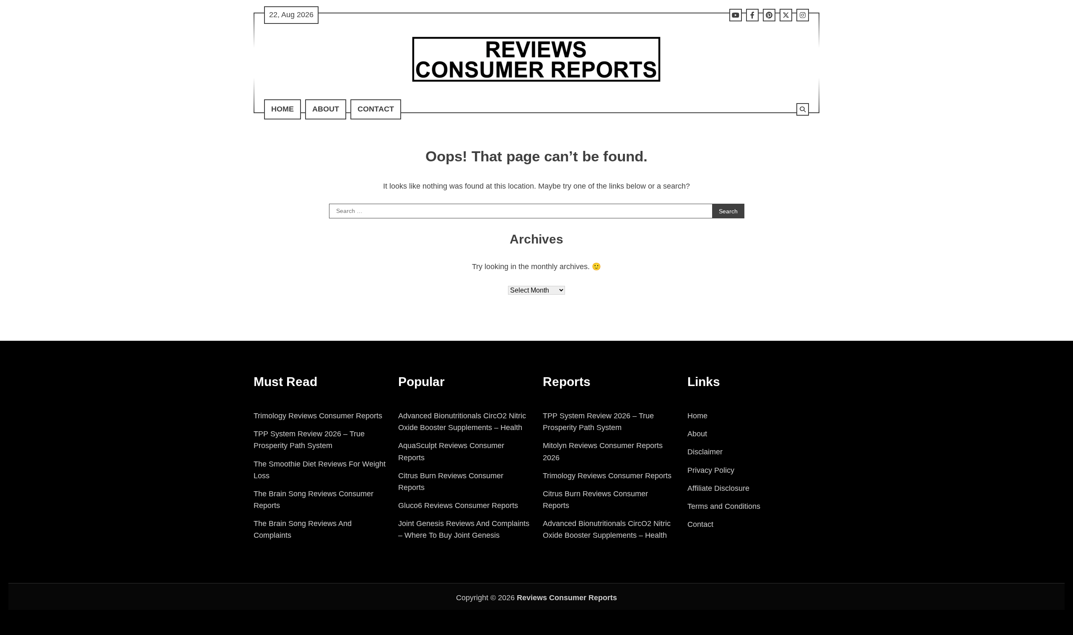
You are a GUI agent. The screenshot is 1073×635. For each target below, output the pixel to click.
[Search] (802, 109)
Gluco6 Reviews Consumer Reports (458, 505)
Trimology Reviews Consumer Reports (318, 416)
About (325, 109)
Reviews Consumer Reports (567, 598)
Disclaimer (705, 452)
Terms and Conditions (723, 506)
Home (282, 109)
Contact (376, 109)
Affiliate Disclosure (718, 488)
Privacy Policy (710, 470)
